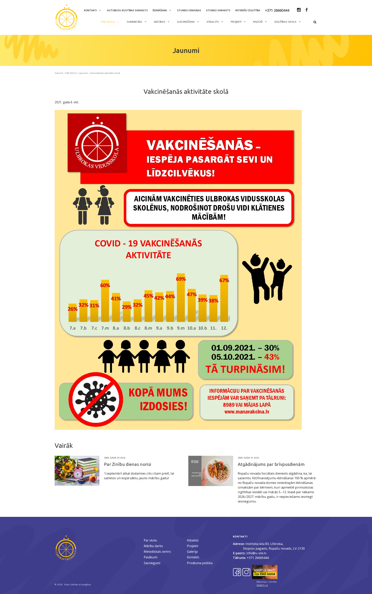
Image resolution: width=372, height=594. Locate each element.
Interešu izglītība (247, 10)
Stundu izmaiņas (189, 10)
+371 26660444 (258, 557)
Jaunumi (83, 73)
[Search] (314, 22)
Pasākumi (150, 557)
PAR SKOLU (108, 21)
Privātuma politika (200, 563)
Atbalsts (193, 540)
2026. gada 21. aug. (249, 457)
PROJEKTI (236, 21)
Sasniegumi (152, 563)
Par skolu (150, 540)
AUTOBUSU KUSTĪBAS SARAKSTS (127, 10)
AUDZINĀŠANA (186, 21)
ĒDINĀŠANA (160, 10)
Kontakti (90, 10)
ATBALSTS (213, 21)
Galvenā (59, 73)
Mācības (160, 21)
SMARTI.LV (262, 585)
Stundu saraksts (218, 10)
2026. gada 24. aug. (115, 457)
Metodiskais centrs (157, 551)
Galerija (192, 551)
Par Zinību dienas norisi (127, 464)
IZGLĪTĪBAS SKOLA (285, 21)
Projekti (192, 546)
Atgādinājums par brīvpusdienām (271, 464)
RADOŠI (258, 21)
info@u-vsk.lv (256, 553)
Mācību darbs (153, 546)
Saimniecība (135, 21)
